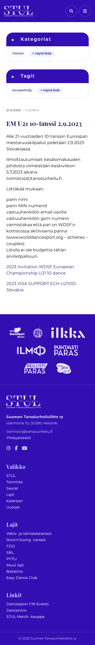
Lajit (10, 495)
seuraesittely (22, 90)
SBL (10, 553)
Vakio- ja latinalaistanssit (29, 534)
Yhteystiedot (18, 438)
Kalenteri (14, 501)
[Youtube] (24, 448)
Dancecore (16, 610)
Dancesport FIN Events (27, 604)
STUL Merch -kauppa (25, 617)
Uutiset (13, 507)
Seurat (12, 488)
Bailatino (14, 571)
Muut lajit (15, 565)
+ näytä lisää (41, 53)
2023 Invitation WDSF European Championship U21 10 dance (40, 270)
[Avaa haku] (71, 11)
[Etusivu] (18, 11)
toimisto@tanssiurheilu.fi (29, 432)
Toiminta (14, 482)
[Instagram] (8, 448)
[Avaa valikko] (85, 11)
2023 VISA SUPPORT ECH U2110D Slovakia (41, 286)
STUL (11, 476)
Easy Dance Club (21, 578)
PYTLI (11, 559)
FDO (10, 546)
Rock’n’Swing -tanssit (26, 540)
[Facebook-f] (16, 448)
